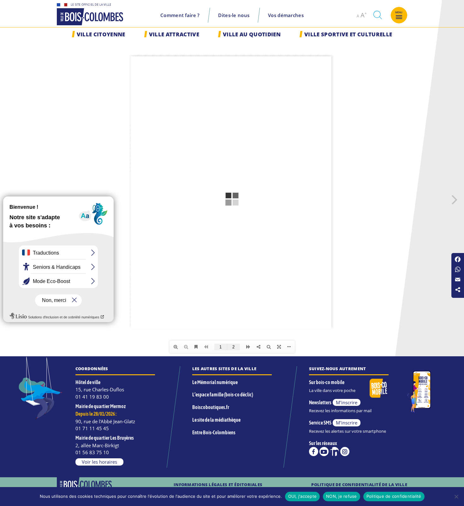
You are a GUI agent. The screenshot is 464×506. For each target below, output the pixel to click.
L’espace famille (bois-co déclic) (222, 394)
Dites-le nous (233, 15)
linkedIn (334, 451)
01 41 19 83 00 (92, 397)
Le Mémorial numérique (215, 382)
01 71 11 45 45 (92, 428)
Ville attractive (174, 34)
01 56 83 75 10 (92, 452)
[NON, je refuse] (456, 496)
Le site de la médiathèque (216, 420)
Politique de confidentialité (393, 496)
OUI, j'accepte (302, 496)
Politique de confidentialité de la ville (359, 484)
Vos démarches (286, 15)
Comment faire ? (180, 15)
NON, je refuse (341, 496)
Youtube (324, 451)
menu (399, 12)
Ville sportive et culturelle (348, 34)
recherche (377, 15)
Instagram (344, 451)
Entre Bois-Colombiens (213, 432)
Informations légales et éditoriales (218, 484)
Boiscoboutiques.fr (210, 407)
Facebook (313, 451)
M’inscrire (346, 402)
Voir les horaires (99, 462)
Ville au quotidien (252, 34)
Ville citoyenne (101, 34)
